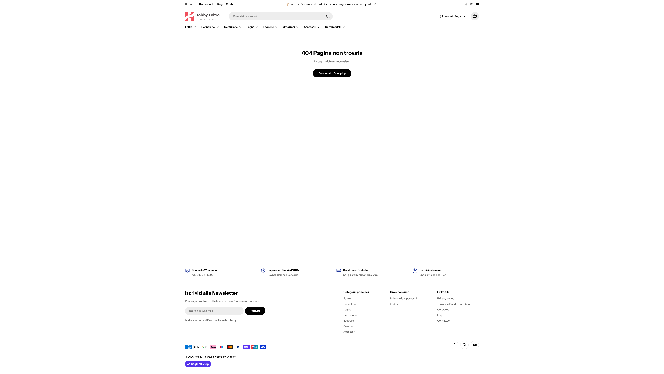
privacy (232, 320)
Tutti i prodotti (205, 4)
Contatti (231, 4)
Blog (220, 4)
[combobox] (281, 16)
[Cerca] (328, 16)
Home (188, 4)
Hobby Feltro (202, 356)
